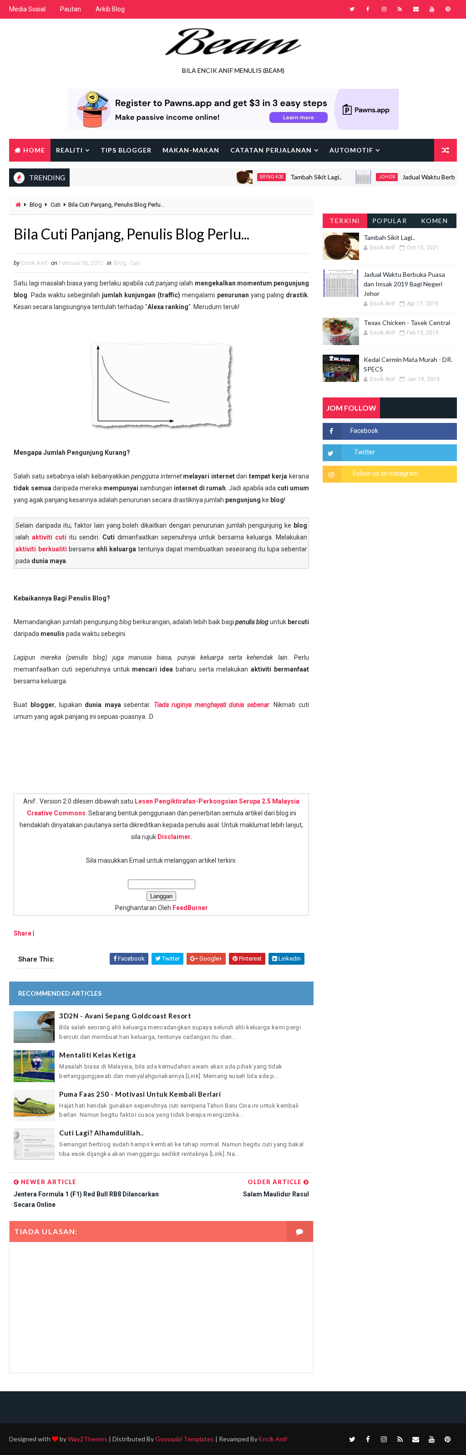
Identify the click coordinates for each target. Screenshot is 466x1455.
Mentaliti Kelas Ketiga (97, 1055)
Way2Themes (87, 1439)
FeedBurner (190, 907)
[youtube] (432, 9)
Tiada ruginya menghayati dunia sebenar (211, 704)
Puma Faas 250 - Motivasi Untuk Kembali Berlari (140, 1094)
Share (22, 933)
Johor (369, 176)
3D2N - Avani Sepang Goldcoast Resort (125, 1016)
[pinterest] (448, 9)
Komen (434, 220)
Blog (36, 204)
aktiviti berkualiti (40, 549)
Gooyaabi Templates (184, 1439)
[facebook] (368, 9)
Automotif (351, 150)
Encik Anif (273, 1439)
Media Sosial (27, 9)
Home (34, 150)
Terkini (344, 220)
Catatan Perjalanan (271, 150)
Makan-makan (190, 150)
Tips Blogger (126, 150)
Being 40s (254, 176)
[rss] (400, 9)
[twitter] (352, 9)
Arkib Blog (110, 9)
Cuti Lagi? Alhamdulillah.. (101, 1133)
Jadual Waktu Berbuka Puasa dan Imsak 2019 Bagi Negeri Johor (404, 283)
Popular (389, 220)
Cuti (56, 204)
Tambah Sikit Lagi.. (298, 177)
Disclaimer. (174, 836)
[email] (416, 9)
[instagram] (384, 9)
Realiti (69, 150)
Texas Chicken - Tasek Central (407, 322)
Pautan (70, 9)
